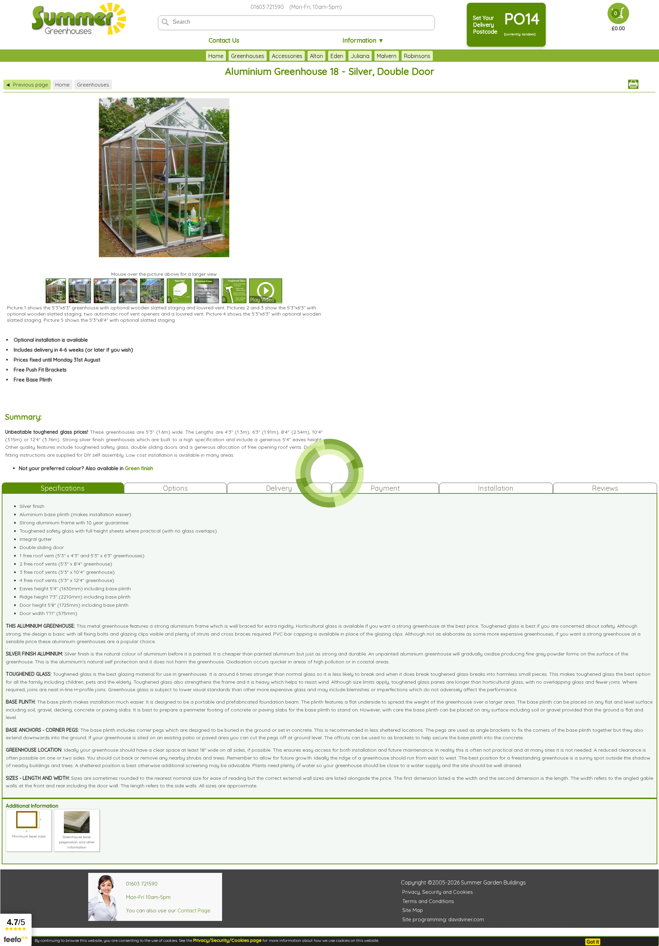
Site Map (412, 910)
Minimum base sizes (29, 836)
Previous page (27, 84)
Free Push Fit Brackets (40, 369)
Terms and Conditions (428, 901)
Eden (337, 56)
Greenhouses (247, 56)
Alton (316, 56)
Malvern (386, 56)
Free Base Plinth (33, 379)
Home (215, 56)
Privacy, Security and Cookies (437, 892)
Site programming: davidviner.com (443, 919)
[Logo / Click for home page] (78, 19)
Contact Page (193, 910)
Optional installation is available (51, 340)
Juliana (360, 56)
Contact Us (224, 40)
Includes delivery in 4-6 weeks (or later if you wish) (73, 349)
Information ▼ (363, 40)
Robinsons (417, 56)
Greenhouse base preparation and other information (77, 842)
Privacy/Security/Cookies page (227, 940)
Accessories (287, 56)
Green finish (139, 468)
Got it (593, 942)
